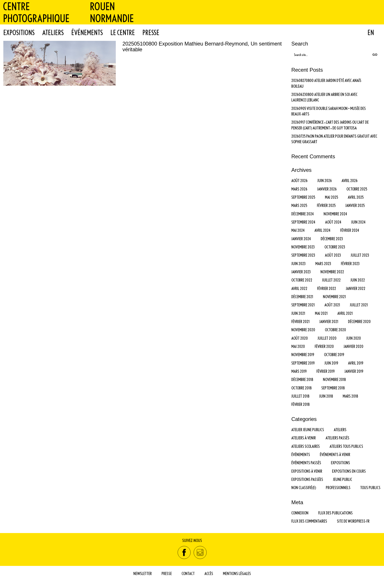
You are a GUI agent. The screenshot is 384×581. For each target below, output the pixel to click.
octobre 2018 (301, 387)
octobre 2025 (356, 188)
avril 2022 (299, 288)
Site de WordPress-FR (353, 521)
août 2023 (333, 255)
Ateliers (53, 32)
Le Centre (122, 32)
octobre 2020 (335, 329)
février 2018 (300, 404)
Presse (150, 32)
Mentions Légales (237, 573)
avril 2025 (356, 197)
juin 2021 (298, 313)
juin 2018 (326, 396)
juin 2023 (298, 263)
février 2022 (326, 288)
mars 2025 (299, 205)
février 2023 (350, 263)
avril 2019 (355, 363)
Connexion (299, 512)
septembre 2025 (303, 197)
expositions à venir (306, 471)
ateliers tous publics (346, 446)
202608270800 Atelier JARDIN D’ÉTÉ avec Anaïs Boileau (326, 83)
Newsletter (142, 573)
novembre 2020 (303, 329)
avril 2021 (345, 313)
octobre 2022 (301, 280)
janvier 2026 (327, 188)
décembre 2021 (302, 296)
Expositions (19, 32)
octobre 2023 (334, 246)
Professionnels (338, 487)
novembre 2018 (334, 379)
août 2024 (333, 222)
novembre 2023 (303, 246)
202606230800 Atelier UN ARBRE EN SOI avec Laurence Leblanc (324, 97)
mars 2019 (299, 371)
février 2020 (324, 346)
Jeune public (342, 479)
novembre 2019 (302, 354)
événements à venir (335, 454)
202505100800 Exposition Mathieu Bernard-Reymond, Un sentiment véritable (202, 46)
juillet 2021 (359, 304)
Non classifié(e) (303, 487)
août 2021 (332, 304)
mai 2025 (331, 197)
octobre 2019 (334, 354)
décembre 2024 (302, 213)
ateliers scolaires (305, 446)
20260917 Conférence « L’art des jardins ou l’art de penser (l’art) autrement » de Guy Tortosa (330, 125)
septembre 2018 (333, 387)
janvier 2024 (301, 238)
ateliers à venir (303, 437)
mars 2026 (299, 188)
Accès (208, 573)
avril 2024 (322, 230)
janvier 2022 (355, 288)
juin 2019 (331, 363)
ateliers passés (337, 437)
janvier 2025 (355, 205)
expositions (340, 462)
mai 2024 (298, 230)
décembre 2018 (302, 379)
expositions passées (307, 479)
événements (300, 454)
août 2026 (299, 180)
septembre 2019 (303, 363)
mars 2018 (350, 396)
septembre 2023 (303, 255)
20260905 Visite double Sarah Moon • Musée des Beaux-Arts (328, 111)
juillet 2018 (300, 396)
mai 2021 (321, 313)
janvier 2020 (353, 346)
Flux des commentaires (309, 521)
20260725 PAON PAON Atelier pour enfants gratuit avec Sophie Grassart (334, 139)
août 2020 (299, 338)
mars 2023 (323, 263)
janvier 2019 (353, 371)
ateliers (340, 429)
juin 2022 (357, 280)
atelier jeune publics (307, 429)
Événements (87, 32)
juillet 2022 (331, 280)
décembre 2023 (332, 238)
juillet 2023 (360, 255)
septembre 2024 (303, 222)
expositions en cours (349, 471)
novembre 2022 (332, 271)
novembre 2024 (335, 213)
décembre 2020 (359, 321)
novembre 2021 (334, 296)
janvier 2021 (328, 321)
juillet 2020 (327, 338)
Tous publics (370, 487)
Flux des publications (335, 512)
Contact (188, 573)
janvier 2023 (301, 271)
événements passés (306, 462)
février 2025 (326, 205)
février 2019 (325, 371)
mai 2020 (298, 346)
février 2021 (300, 321)
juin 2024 (358, 222)
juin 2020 (353, 338)
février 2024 (349, 230)
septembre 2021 (303, 304)
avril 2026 (350, 180)
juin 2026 (324, 180)
